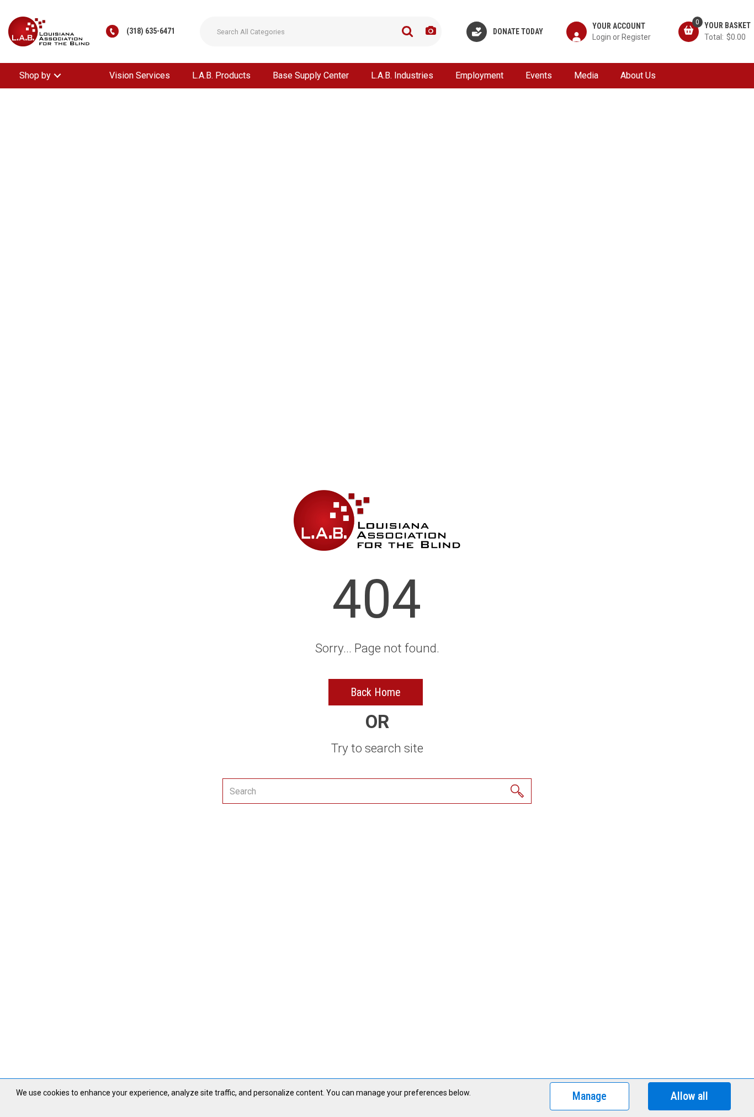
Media (586, 75)
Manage (589, 1096)
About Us (638, 75)
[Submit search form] (407, 31)
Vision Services (139, 75)
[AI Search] (430, 31)
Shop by (35, 75)
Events (538, 75)
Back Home (376, 692)
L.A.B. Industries (402, 75)
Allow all (689, 1096)
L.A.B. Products (221, 75)
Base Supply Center (311, 75)
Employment (479, 75)
